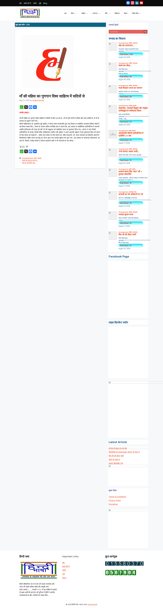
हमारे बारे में (27, 3)
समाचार (39, 158)
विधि (106, 13)
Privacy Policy (115, 500)
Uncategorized (27, 158)
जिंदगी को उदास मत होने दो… (30, 160)
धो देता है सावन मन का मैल (118, 448)
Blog (45, 3)
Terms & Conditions (117, 497)
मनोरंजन (95, 13)
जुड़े (40, 3)
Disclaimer (113, 504)
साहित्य (83, 13)
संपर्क (35, 3)
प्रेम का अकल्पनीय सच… (29, 163)
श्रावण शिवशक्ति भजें (116, 463)
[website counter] (120, 575)
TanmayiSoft (92, 604)
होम (20, 3)
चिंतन (72, 13)
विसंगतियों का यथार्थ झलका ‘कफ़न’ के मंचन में (124, 452)
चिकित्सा (117, 13)
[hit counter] (124, 565)
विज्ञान (126, 13)
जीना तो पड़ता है (114, 460)
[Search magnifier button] (145, 32)
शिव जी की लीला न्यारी (116, 456)
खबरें (35, 158)
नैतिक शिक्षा (135, 13)
